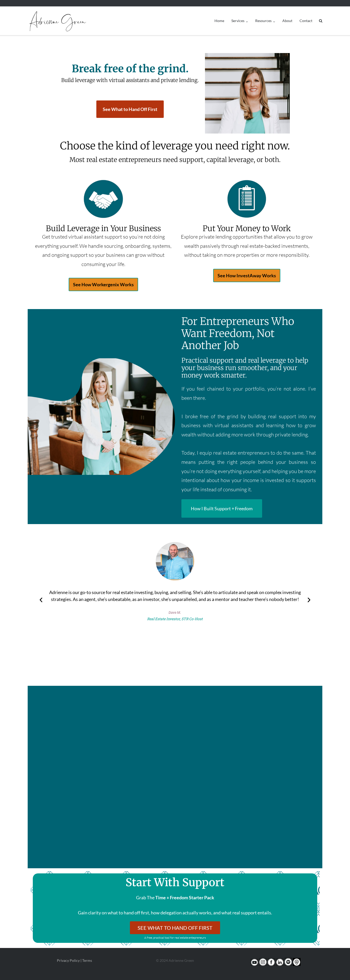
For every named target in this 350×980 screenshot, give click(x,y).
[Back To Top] (337, 968)
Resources (263, 20)
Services (237, 20)
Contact (306, 20)
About (287, 20)
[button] (41, 600)
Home (219, 20)
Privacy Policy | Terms (74, 960)
